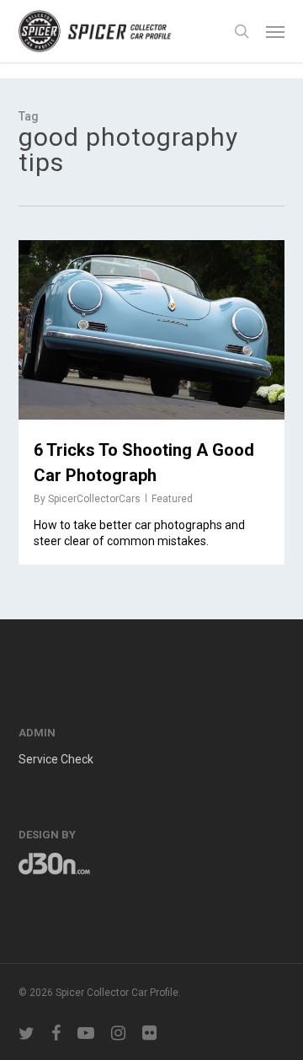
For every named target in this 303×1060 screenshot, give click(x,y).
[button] (275, 31)
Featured (172, 499)
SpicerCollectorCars (94, 499)
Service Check (56, 759)
